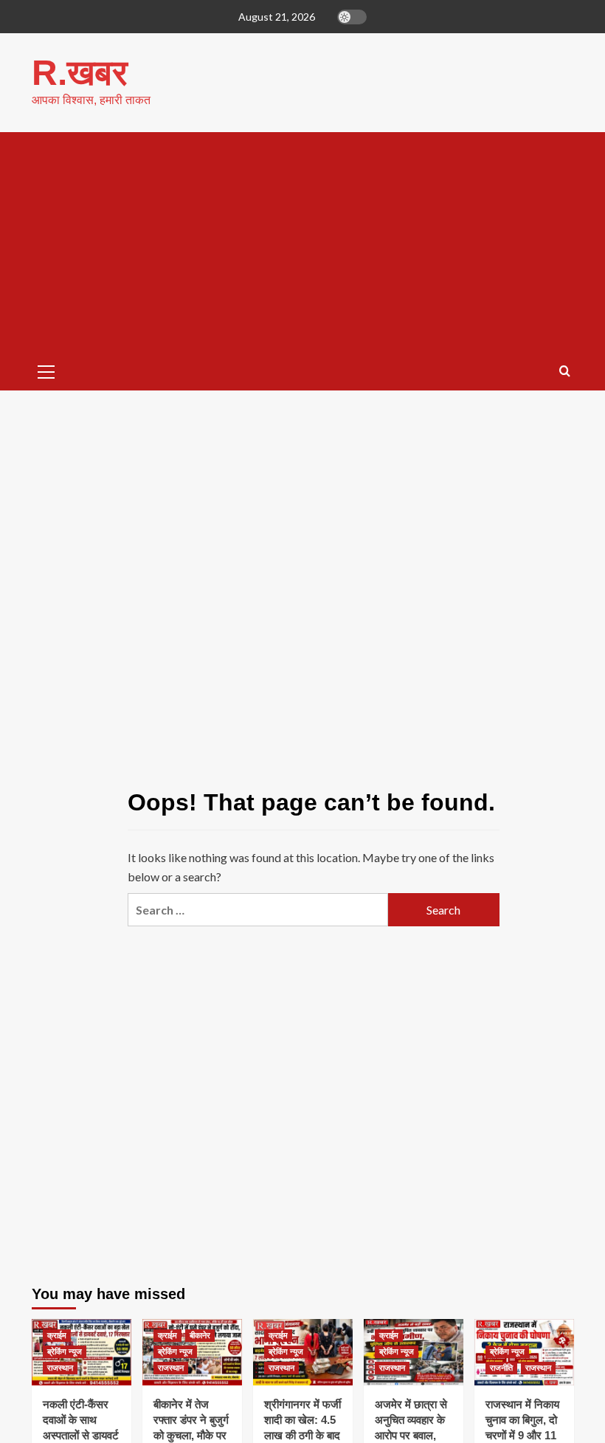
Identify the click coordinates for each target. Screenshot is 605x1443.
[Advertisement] (303, 243)
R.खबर (80, 72)
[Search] (565, 372)
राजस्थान (60, 1367)
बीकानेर (200, 1335)
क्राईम (56, 1335)
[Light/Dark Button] (352, 17)
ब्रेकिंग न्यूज (64, 1351)
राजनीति (501, 1367)
